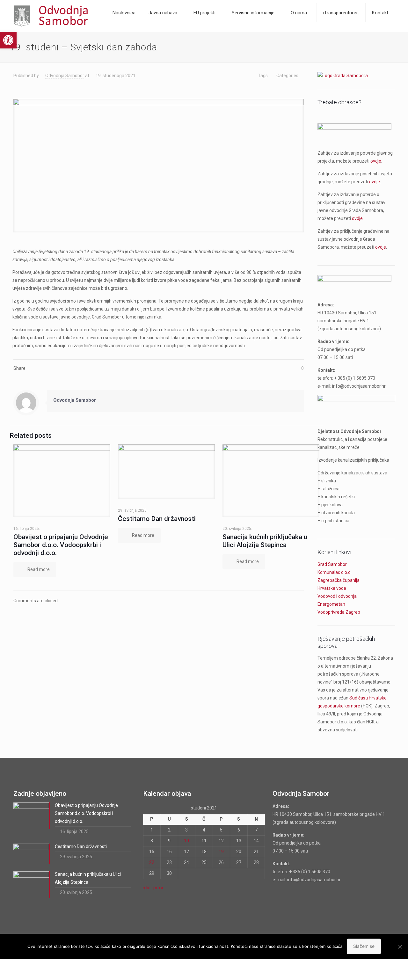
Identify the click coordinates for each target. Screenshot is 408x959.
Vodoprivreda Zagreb (338, 612)
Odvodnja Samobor (64, 75)
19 (221, 851)
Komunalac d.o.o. (334, 572)
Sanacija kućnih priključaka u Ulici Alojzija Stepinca (264, 541)
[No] (400, 946)
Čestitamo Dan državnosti (157, 519)
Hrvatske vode (331, 588)
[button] (8, 40)
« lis (146, 887)
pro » (158, 887)
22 (151, 862)
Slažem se (364, 946)
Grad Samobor (332, 564)
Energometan (331, 604)
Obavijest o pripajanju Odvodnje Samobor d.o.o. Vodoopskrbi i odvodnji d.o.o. (60, 545)
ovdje (375, 161)
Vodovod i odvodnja (337, 596)
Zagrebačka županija (338, 580)
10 (186, 840)
